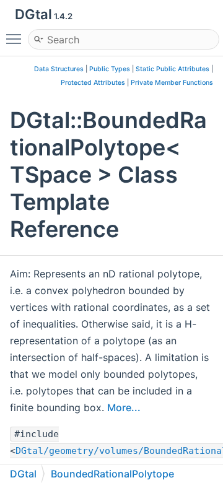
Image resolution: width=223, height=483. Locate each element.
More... (124, 407)
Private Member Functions (172, 83)
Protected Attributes (93, 83)
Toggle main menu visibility (16, 38)
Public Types (109, 69)
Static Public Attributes (172, 69)
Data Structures (59, 69)
